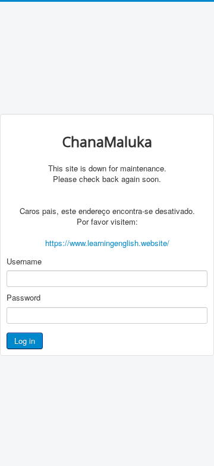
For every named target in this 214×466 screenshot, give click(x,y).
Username (24, 261)
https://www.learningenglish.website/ (107, 242)
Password (23, 297)
